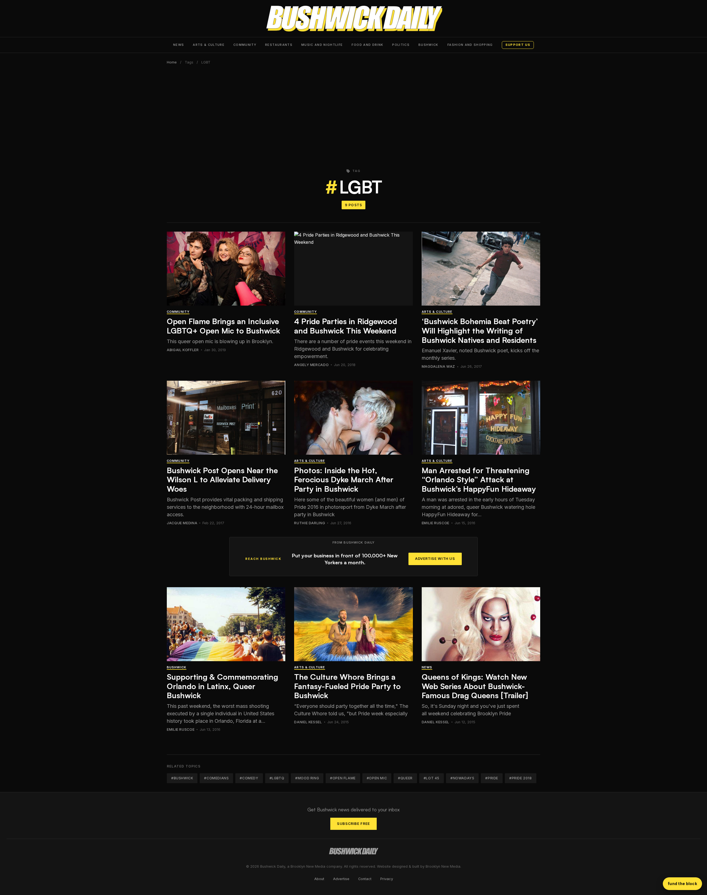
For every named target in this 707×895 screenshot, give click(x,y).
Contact (364, 879)
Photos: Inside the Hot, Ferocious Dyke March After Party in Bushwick (343, 479)
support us (517, 45)
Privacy (386, 879)
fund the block (682, 883)
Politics (401, 45)
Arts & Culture (209, 45)
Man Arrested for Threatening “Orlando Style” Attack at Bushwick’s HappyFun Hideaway (479, 479)
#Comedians (216, 778)
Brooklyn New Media (443, 866)
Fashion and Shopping (470, 45)
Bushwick (428, 45)
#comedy (249, 778)
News (178, 45)
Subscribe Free (353, 824)
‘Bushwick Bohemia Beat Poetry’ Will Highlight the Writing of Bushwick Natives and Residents (480, 330)
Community (244, 45)
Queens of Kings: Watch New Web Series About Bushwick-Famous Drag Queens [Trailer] (475, 686)
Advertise (341, 879)
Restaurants (278, 45)
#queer (405, 778)
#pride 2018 (520, 778)
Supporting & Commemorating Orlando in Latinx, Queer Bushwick (222, 686)
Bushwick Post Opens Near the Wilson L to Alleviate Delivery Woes (222, 479)
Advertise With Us (435, 559)
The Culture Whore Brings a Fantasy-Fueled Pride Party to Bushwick (347, 686)
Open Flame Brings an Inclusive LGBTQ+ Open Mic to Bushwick (223, 325)
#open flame (343, 778)
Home (172, 62)
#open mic (377, 778)
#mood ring (307, 778)
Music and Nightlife (322, 45)
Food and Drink (367, 45)
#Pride (491, 778)
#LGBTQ (277, 778)
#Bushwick (182, 778)
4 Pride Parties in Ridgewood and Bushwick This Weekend (345, 325)
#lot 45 (431, 778)
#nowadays (462, 778)
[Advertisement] (353, 113)
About (319, 879)
